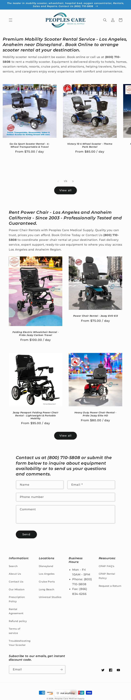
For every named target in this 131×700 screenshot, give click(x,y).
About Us (15, 573)
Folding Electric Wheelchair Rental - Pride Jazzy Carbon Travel (35, 334)
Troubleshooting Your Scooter (20, 643)
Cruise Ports (47, 581)
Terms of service (14, 631)
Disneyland (46, 566)
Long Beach (46, 589)
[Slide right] (72, 181)
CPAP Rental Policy (107, 576)
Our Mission (16, 589)
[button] (10, 20)
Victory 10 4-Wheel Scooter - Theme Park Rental (89, 145)
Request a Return (110, 585)
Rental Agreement (16, 611)
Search (13, 566)
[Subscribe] (61, 669)
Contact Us (16, 581)
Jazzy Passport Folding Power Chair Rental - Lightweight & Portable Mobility (35, 415)
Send (26, 534)
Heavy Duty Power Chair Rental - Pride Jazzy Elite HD (95, 414)
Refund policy (18, 621)
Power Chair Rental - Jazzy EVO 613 (95, 315)
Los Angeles (47, 573)
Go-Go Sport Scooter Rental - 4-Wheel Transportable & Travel (30, 145)
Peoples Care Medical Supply (70, 698)
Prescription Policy (17, 599)
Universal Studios (50, 597)
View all (65, 190)
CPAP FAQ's (107, 566)
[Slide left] (58, 181)
